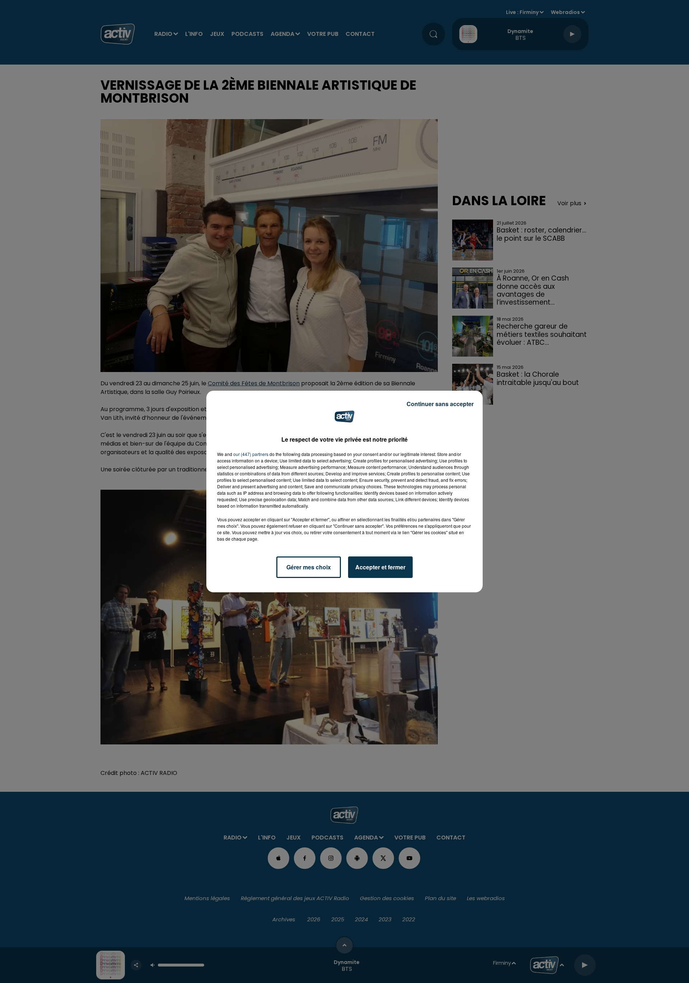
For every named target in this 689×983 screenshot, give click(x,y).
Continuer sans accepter (440, 404)
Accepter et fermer (380, 567)
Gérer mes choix (308, 567)
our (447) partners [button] (250, 454)
